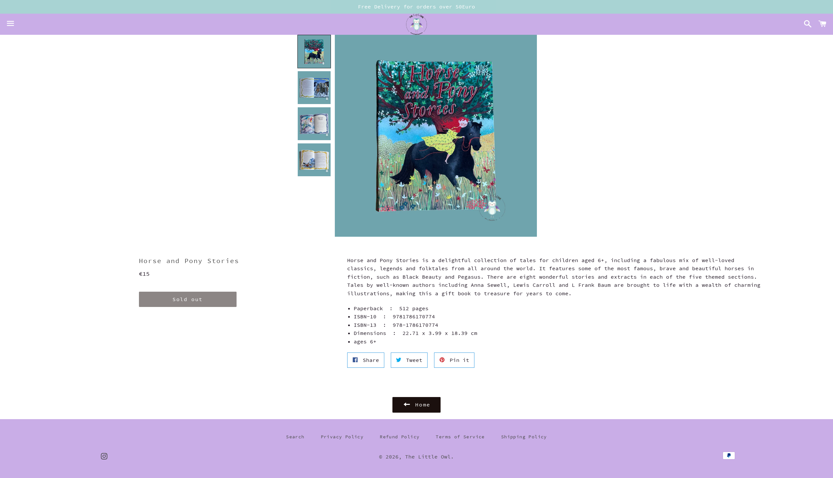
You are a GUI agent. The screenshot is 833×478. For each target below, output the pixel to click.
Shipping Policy (524, 437)
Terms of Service (460, 437)
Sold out (187, 299)
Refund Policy (399, 437)
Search (295, 437)
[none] (314, 51)
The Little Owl (428, 456)
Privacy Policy (342, 437)
